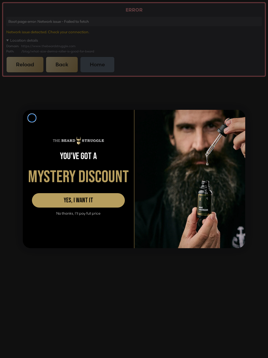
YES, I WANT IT (78, 200)
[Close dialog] (32, 118)
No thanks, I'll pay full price (78, 213)
